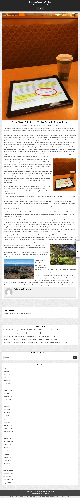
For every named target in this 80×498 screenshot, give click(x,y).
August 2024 (7, 445)
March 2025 (7, 422)
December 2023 (8, 470)
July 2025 (6, 409)
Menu (41, 9)
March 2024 (7, 461)
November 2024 (8, 435)
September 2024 (8, 441)
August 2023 (7, 483)
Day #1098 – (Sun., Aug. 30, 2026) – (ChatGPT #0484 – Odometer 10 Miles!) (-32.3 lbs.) (31, 330)
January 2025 (7, 429)
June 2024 (6, 451)
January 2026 (7, 390)
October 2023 (7, 477)
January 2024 (7, 467)
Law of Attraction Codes (40, 2)
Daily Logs (57, 125)
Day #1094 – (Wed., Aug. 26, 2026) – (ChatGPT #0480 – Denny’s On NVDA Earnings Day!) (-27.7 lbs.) (35, 343)
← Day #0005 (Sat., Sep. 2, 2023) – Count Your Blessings (20, 303)
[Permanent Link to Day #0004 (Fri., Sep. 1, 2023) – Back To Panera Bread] (40, 66)
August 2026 (7, 368)
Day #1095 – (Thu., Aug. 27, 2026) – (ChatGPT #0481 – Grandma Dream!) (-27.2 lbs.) (30, 339)
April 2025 (7, 419)
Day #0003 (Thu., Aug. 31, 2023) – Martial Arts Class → (60, 303)
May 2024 (6, 454)
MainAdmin (24, 125)
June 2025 (6, 413)
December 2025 (8, 393)
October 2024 (7, 438)
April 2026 (7, 381)
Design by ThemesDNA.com (40, 494)
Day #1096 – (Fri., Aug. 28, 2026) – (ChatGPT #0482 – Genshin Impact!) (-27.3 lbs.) (30, 336)
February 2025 (8, 425)
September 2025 (8, 403)
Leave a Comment (47, 125)
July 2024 (6, 448)
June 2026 (6, 374)
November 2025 (8, 397)
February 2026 (8, 387)
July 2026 (6, 371)
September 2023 (8, 480)
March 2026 (7, 384)
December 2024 (8, 432)
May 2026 (6, 378)
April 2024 (7, 457)
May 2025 (6, 416)
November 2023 (8, 473)
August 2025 (7, 406)
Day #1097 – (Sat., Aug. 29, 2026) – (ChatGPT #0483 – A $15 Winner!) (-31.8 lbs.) (29, 333)
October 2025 (7, 400)
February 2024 (8, 464)
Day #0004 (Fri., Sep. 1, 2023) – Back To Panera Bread (40, 122)
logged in (15, 313)
